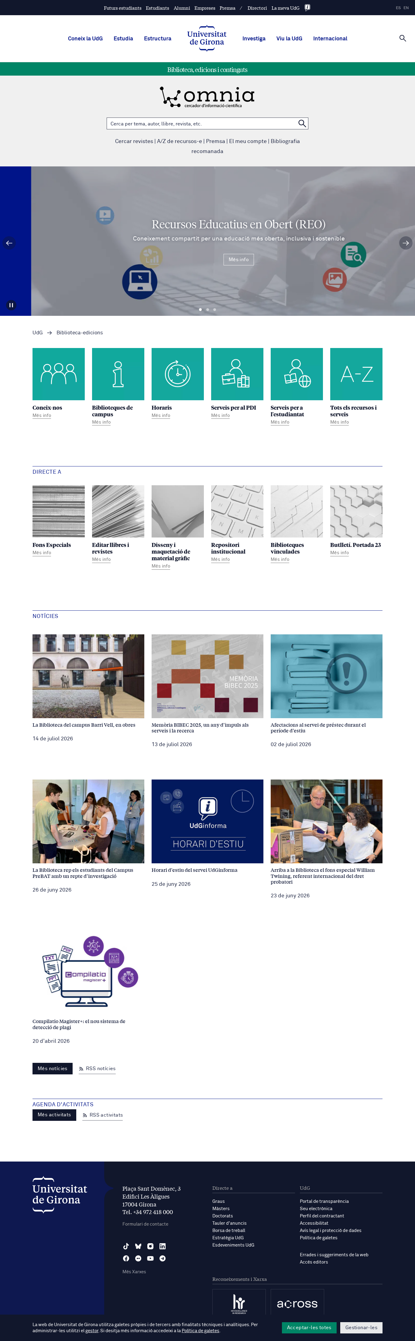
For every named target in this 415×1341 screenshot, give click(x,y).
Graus (218, 1201)
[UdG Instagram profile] (150, 1246)
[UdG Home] (207, 39)
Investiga (254, 39)
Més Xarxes (134, 1272)
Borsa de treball (228, 1230)
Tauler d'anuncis (229, 1223)
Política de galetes (319, 1238)
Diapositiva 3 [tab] (214, 310)
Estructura (157, 39)
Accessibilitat (314, 1223)
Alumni (182, 7)
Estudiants (157, 7)
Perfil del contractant (322, 1216)
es (398, 8)
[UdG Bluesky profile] (138, 1246)
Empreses (204, 7)
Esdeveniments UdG (233, 1245)
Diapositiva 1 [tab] (200, 310)
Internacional (330, 39)
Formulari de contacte (145, 1224)
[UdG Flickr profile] (138, 1258)
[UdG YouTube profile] (150, 1258)
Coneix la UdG (85, 39)
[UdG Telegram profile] (162, 1258)
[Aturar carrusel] (11, 305)
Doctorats (222, 1216)
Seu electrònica (316, 1208)
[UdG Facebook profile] (126, 1258)
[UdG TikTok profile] (126, 1246)
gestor (91, 1331)
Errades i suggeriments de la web (334, 1255)
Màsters (221, 1208)
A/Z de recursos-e (179, 141)
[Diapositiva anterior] (9, 243)
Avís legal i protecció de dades (331, 1230)
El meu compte (248, 141)
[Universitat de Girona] (60, 1196)
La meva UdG (286, 7)
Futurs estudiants (123, 7)
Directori (257, 7)
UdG (38, 333)
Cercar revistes (134, 141)
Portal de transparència (324, 1201)
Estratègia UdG (228, 1238)
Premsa (227, 7)
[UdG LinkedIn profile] (162, 1246)
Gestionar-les (361, 1327)
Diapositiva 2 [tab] (207, 310)
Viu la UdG (289, 39)
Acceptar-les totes (309, 1327)
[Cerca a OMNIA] (302, 123)
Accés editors (314, 1262)
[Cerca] (403, 38)
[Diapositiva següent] (406, 243)
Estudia (123, 39)
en (406, 8)
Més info (207, 259)
